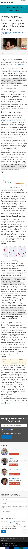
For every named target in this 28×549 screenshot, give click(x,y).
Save (4, 531)
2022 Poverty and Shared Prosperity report (13, 120)
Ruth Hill (10, 32)
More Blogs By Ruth (13, 464)
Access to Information (14, 538)
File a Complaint (4, 540)
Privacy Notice (15, 521)
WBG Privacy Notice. (16, 433)
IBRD (12, 543)
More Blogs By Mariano (14, 474)
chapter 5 (19, 119)
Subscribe (6, 436)
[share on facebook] (7, 548)
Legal (2, 538)
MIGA (19, 543)
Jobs (20, 538)
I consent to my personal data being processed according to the (14, 432)
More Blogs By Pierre (13, 454)
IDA (14, 543)
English (7, 36)
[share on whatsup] (21, 548)
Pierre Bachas (4, 32)
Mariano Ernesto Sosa (18, 32)
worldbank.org (24, 0)
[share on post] (11, 548)
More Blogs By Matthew (14, 483)
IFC (16, 543)
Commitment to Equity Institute (12, 147)
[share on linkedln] (16, 548)
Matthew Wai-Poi (5, 33)
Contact (23, 538)
